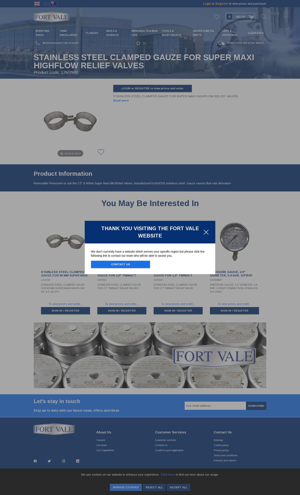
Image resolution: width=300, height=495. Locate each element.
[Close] (206, 232)
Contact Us (120, 264)
